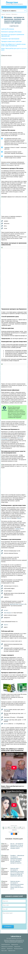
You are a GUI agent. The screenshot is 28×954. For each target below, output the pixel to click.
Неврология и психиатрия (7, 946)
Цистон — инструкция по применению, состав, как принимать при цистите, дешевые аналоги (16, 846)
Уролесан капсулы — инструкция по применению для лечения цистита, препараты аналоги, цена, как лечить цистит (16, 885)
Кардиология (17, 946)
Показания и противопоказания (10, 39)
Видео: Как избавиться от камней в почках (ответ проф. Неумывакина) (13, 45)
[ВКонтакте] (12, 834)
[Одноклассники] (14, 834)
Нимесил (9, 518)
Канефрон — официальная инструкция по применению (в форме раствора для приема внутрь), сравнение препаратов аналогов (17, 859)
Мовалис (19, 518)
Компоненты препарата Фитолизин (11, 32)
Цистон (6, 723)
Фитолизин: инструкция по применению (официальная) (12, 35)
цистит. (8, 163)
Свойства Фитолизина (7, 29)
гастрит (6, 610)
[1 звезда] (5, 827)
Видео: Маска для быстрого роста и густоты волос (13, 49)
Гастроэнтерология (5, 944)
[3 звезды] (17, 827)
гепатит (6, 624)
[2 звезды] (11, 827)
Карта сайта (4, 950)
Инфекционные (14, 944)
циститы (20, 437)
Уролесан (6, 709)
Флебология (10, 948)
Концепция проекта (18, 948)
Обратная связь (11, 950)
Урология (3, 948)
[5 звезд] (5, 828)
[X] (16, 834)
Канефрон (6, 719)
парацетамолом (20, 528)
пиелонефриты (5, 439)
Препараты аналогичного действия (11, 41)
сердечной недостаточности (17, 604)
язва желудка (7, 612)
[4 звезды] (22, 827)
